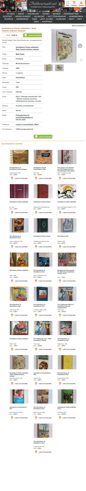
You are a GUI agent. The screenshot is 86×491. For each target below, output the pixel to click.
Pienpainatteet (71, 14)
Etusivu (11, 14)
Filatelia (8, 19)
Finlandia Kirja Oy (22, 115)
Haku (36, 22)
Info (79, 19)
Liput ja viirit (46, 19)
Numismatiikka (76, 16)
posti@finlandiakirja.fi (24, 117)
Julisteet (7, 16)
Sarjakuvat (33, 14)
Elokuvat (61, 19)
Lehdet (46, 14)
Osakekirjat (22, 19)
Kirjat (21, 14)
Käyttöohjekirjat (57, 16)
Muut (71, 19)
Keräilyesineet (23, 16)
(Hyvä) (20, 59)
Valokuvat (39, 16)
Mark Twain (20, 54)
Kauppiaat (47, 22)
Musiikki (57, 14)
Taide (34, 19)
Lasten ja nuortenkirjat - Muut (27, 124)
